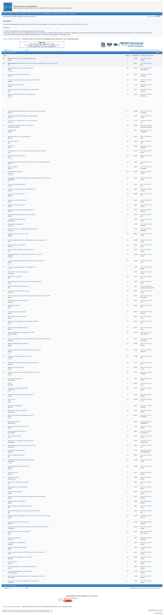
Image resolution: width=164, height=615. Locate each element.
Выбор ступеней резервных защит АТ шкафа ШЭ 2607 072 (24, 372)
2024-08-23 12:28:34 (146, 89)
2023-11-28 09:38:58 (146, 136)
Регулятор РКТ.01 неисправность (17, 501)
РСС (159, 52)
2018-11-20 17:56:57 (146, 482)
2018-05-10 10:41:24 (146, 557)
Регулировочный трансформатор (17, 311)
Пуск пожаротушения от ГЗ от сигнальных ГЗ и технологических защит (27, 151)
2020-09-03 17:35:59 (146, 276)
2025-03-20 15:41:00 (146, 84)
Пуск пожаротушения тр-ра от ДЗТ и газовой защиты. (22, 566)
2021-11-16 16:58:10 (146, 240)
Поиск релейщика (47, 13)
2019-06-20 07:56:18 (146, 399)
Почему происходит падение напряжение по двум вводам (23, 581)
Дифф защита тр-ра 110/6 (15, 276)
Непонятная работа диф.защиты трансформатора (21, 189)
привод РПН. (11, 146)
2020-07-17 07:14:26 (146, 291)
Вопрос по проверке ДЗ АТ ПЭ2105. (17, 547)
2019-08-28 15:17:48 (146, 378)
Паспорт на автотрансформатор (17, 184)
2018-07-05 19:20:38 (146, 531)
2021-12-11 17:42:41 (146, 233)
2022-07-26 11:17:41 (146, 184)
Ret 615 (10, 383)
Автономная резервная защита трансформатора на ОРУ (23, 362)
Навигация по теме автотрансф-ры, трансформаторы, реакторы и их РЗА (37, 63)
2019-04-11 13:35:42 (146, 421)
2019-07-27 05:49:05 (146, 388)
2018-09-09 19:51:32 (146, 496)
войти (145, 50)
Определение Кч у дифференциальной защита (20, 440)
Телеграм (72, 13)
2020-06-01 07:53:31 (146, 311)
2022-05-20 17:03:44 (146, 219)
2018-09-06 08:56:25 (146, 501)
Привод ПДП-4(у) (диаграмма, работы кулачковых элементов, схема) (26, 111)
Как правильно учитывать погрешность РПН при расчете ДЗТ (24, 350)
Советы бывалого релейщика (25, 6)
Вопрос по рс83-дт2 (13, 141)
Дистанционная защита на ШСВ (16, 245)
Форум (5, 13)
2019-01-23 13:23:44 (146, 460)
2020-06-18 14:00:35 (146, 305)
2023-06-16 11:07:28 (146, 151)
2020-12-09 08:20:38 (146, 260)
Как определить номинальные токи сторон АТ (20, 557)
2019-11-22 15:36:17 (146, 356)
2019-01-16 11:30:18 (146, 466)
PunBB (160, 610)
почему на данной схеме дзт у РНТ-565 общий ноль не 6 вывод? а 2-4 (26, 552)
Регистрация (23, 13)
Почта (38, 13)
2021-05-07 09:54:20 (146, 249)
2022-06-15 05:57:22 (146, 205)
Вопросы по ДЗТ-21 (13, 167)
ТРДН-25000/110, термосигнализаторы (18, 286)
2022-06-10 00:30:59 (146, 210)
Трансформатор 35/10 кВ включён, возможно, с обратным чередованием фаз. (29, 162)
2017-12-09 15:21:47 (146, 576)
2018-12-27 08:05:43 (146, 472)
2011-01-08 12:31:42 (146, 63)
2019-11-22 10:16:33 (146, 362)
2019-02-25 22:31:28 (146, 436)
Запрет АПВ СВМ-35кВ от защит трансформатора (21, 94)
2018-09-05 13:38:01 (146, 506)
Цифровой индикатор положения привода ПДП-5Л (21, 214)
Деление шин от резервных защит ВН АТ (19, 531)
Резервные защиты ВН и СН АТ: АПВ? (18, 233)
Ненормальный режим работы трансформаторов (21, 460)
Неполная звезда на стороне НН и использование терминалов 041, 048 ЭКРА (29, 295)
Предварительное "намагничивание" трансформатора (22, 116)
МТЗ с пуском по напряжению (16, 84)
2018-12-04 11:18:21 (146, 477)
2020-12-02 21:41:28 (146, 267)
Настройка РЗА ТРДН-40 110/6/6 (16, 219)
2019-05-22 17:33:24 (146, 410)
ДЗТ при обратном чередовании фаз (18, 327)
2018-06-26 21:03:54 (146, 542)
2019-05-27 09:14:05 (146, 405)
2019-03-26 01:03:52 (146, 426)
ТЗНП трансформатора (14, 538)
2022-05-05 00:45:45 (146, 224)
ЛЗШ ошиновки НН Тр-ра (14, 436)
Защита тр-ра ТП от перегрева (16, 194)
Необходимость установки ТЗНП (16, 542)
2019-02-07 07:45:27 (146, 440)
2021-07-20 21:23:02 (146, 245)
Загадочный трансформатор (15, 224)
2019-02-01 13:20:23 (146, 445)
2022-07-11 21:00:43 (146, 194)
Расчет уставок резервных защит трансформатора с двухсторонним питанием (29, 338)
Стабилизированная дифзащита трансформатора (21, 267)
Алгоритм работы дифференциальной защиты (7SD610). (23, 321)
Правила (10, 13)
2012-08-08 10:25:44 (146, 58)
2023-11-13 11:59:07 (146, 141)
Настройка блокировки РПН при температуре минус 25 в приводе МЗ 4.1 (27, 240)
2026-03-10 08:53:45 (146, 68)
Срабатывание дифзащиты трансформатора (20, 571)
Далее (27, 50)
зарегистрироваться (155, 50)
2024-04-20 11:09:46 (146, 120)
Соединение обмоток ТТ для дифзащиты (19, 74)
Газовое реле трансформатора (16, 450)
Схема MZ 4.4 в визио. (14, 477)
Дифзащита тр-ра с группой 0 (16, 367)
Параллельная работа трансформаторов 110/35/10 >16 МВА (24, 80)
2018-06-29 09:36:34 (146, 538)
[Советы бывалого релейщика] (7, 7)
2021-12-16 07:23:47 (146, 229)
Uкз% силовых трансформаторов (17, 316)
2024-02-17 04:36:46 (146, 125)
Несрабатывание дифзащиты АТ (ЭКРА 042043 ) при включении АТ (26, 260)
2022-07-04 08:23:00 (146, 200)
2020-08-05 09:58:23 (146, 281)
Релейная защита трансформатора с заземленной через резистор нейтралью (29, 515)
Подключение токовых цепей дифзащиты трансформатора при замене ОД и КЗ (29, 178)
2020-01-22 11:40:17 (146, 332)
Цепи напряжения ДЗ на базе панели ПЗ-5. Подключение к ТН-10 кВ (26, 576)
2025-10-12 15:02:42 (146, 80)
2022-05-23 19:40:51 (146, 214)
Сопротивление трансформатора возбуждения (21, 394)
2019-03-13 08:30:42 (146, 431)
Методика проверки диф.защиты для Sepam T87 (21, 125)
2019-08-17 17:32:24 (146, 383)
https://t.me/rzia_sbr (83, 24)
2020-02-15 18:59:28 (146, 327)
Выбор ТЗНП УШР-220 (14, 421)
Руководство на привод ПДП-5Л (16, 205)
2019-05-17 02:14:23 (146, 415)
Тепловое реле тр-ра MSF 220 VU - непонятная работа (23, 120)
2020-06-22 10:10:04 (146, 300)
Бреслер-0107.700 (13, 472)
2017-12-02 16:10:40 (146, 581)
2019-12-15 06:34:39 (146, 350)
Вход (29, 13)
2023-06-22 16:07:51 (146, 146)
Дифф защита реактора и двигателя (18, 410)
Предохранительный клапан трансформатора (20, 68)
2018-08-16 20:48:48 (146, 522)
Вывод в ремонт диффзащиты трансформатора (21, 249)
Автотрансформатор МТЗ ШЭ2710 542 (18, 466)
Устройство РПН (12, 561)
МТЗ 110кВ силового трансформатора (18, 272)
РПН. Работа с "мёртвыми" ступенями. (18, 482)
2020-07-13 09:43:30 (146, 295)
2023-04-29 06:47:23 (146, 167)
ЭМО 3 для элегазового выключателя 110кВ (19, 356)
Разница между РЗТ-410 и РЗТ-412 (17, 431)
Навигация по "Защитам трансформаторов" (24, 58)
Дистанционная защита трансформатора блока (21, 210)
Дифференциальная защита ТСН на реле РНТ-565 (21, 445)
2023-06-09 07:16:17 (146, 155)
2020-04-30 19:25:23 (146, 316)
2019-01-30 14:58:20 (146, 450)
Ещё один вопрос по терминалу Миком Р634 (20, 506)
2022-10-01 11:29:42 (146, 178)
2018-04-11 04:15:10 (146, 561)
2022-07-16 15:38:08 (146, 189)
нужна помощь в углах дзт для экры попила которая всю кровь (24, 281)
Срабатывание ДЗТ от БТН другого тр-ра (19, 291)
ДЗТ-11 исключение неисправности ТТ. (18, 300)
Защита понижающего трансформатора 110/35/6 (21, 332)
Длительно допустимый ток (15, 378)
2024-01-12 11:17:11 (146, 130)
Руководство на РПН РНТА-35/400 (17, 200)
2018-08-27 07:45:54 (146, 510)
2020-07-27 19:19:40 (146, 286)
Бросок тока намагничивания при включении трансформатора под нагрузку (28, 526)
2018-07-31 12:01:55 (146, 526)
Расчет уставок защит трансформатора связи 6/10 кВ (22, 229)
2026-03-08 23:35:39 (146, 74)
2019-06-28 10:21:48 (146, 394)
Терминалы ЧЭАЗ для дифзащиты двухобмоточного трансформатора (27, 496)
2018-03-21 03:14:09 (146, 571)
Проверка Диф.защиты (14, 305)
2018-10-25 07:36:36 (146, 491)
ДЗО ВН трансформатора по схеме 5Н (18, 343)
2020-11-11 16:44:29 (146, 272)
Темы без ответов (152, 16)
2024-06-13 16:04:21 (146, 116)
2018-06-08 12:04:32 (146, 552)
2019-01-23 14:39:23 (146, 455)
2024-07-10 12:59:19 (146, 111)
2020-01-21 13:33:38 (146, 338)
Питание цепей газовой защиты (16, 155)
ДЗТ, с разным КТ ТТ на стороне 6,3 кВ (18, 522)
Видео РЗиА (56, 13)
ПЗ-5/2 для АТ (11, 399)
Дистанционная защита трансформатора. (19, 136)
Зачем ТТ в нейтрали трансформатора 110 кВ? (20, 415)
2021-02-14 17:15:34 (146, 254)
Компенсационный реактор (15, 171)
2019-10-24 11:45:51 (146, 372)
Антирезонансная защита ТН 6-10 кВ (18, 426)
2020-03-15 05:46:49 (146, 321)
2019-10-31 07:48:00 (146, 367)
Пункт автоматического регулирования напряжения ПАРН (23, 89)
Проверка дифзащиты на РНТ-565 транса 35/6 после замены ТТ (25, 254)
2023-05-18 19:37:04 (146, 162)
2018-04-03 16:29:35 (146, 566)
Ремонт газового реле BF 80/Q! (16, 455)
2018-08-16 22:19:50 (146, 515)
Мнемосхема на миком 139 (15, 491)
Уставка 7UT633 (12, 130)
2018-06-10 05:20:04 (146, 547)
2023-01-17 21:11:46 (146, 171)
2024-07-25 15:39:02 (146, 94)
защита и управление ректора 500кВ (18, 388)
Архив (34, 13)
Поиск (16, 13)
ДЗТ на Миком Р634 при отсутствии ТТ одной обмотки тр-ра (24, 510)
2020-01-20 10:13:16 (146, 343)
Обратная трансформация (15, 405)
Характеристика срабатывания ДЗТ (17, 487)
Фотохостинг (64, 13)
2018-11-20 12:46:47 (146, 487)
